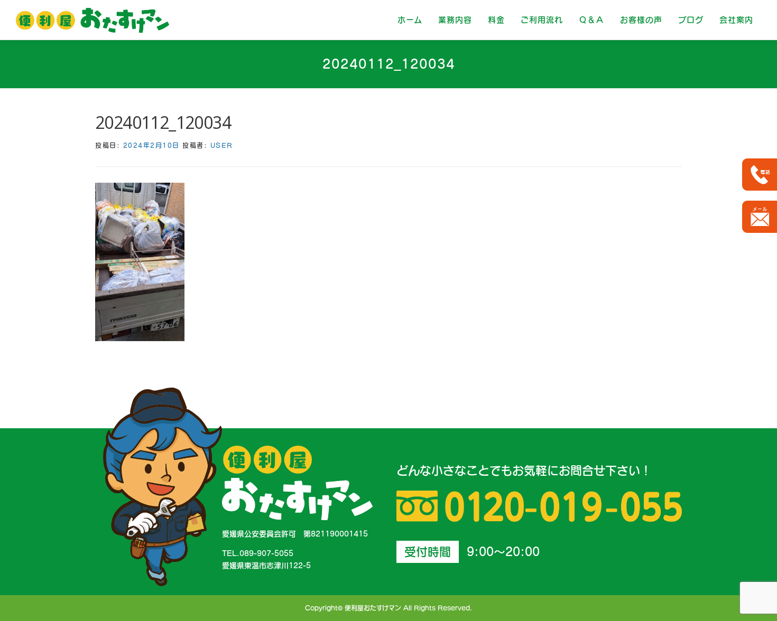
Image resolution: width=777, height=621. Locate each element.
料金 (496, 20)
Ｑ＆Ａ (591, 20)
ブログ (691, 20)
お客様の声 (641, 20)
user (221, 145)
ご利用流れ (542, 20)
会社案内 (736, 20)
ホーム (409, 20)
